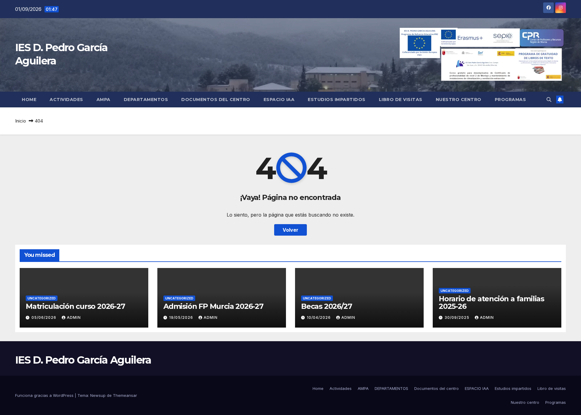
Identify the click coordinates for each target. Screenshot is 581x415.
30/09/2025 (458, 317)
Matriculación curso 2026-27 (75, 306)
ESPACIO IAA (279, 99)
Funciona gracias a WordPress (45, 395)
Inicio (20, 121)
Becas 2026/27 (326, 306)
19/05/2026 (181, 317)
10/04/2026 (319, 317)
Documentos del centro (215, 99)
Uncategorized (42, 298)
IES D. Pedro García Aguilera (83, 360)
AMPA (103, 99)
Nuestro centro (458, 99)
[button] (549, 99)
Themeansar (125, 395)
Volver (290, 230)
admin (74, 317)
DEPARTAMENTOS (146, 99)
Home (29, 99)
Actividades (66, 99)
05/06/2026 (44, 317)
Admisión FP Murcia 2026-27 (213, 306)
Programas (510, 99)
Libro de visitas (400, 99)
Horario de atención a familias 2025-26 (491, 302)
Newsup (98, 395)
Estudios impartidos (337, 99)
